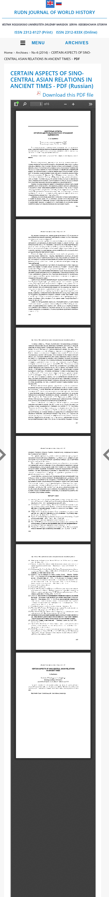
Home (8, 52)
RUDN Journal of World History (54, 17)
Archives (77, 43)
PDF (77, 59)
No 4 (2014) (39, 52)
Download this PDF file (68, 94)
